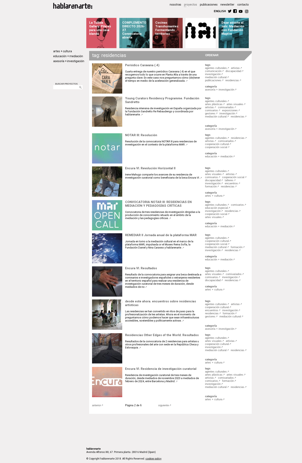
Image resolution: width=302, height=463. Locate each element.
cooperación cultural (217, 144)
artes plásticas (213, 104)
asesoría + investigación (68, 61)
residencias (232, 80)
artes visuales (235, 104)
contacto (243, 4)
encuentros (231, 183)
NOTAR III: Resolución (141, 135)
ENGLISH (220, 11)
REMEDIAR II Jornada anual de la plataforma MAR (161, 235)
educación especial (216, 207)
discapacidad (233, 71)
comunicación (213, 71)
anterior (96, 405)
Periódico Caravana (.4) (142, 65)
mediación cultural (216, 77)
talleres (229, 180)
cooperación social (216, 147)
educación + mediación (68, 56)
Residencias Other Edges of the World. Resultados (162, 335)
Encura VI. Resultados (141, 268)
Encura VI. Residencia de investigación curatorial (160, 369)
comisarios (211, 110)
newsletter (227, 4)
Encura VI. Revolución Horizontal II (150, 168)
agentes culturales (216, 68)
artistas (235, 68)
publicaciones (209, 4)
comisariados (226, 107)
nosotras (175, 4)
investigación (213, 74)
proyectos (190, 4)
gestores (210, 113)
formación (211, 186)
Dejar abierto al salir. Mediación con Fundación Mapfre (232, 28)
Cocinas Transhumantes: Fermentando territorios (167, 28)
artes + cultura (62, 51)
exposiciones (230, 110)
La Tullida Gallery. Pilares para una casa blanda (100, 28)
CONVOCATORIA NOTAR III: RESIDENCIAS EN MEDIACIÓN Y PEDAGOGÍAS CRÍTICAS (158, 204)
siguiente (163, 405)
